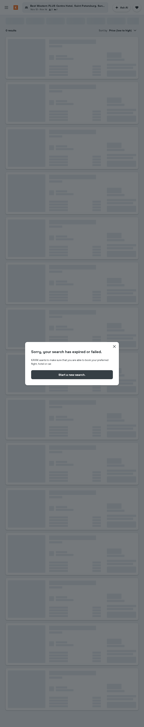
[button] (114, 346)
